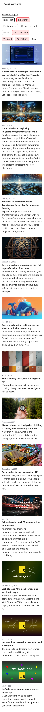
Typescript (23, 19)
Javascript (8, 19)
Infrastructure (21, 32)
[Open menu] (40, 4)
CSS (34, 38)
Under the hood (29, 26)
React (6, 32)
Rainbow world (12, 4)
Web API (7, 38)
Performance (9, 26)
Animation (22, 38)
